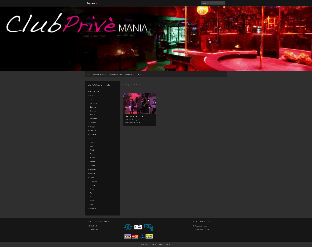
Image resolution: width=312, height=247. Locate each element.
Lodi (91, 146)
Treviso (93, 201)
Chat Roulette (130, 74)
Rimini (92, 189)
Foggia (92, 126)
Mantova (93, 150)
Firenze (93, 122)
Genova (93, 130)
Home (88, 74)
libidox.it (94, 226)
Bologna (93, 107)
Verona (92, 205)
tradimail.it (94, 229)
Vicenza (93, 208)
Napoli (92, 162)
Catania (93, 115)
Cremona (93, 119)
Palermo (93, 169)
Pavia (92, 177)
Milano (92, 154)
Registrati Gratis (201, 226)
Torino (92, 197)
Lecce (92, 138)
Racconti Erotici (99, 74)
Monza (92, 158)
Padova (93, 165)
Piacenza (93, 181)
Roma (92, 193)
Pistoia (92, 185)
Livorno (93, 142)
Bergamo (93, 103)
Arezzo (92, 95)
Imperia (93, 134)
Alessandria (94, 91)
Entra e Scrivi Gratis (202, 229)
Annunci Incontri (115, 74)
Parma (92, 173)
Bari (91, 99)
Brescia (93, 111)
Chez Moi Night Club (134, 116)
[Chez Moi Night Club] (139, 103)
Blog (140, 74)
